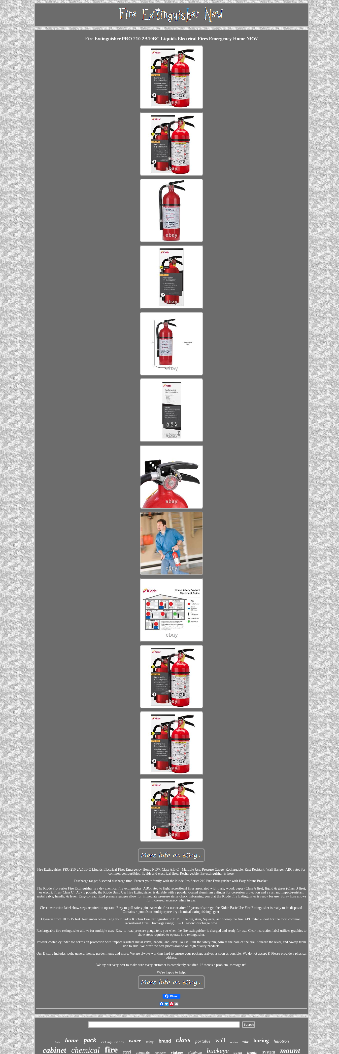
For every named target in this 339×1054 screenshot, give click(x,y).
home (72, 1040)
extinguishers (112, 1042)
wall (220, 1040)
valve (245, 1042)
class (183, 1040)
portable (202, 1041)
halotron (281, 1041)
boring (261, 1040)
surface (233, 1042)
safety (150, 1042)
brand (165, 1041)
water (135, 1041)
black (57, 1042)
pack (90, 1040)
